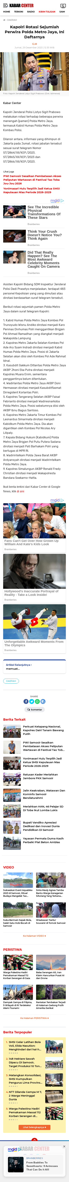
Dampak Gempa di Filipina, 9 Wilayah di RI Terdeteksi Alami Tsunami (17, 1005)
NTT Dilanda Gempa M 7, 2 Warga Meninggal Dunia (25, 1095)
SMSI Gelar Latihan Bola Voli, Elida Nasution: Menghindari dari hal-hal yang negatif (25, 1045)
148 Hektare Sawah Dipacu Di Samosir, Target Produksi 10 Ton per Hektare (24, 1062)
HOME (6, 11)
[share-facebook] (26, 701)
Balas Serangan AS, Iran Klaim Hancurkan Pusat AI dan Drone (50, 975)
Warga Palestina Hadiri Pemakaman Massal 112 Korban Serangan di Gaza (16, 975)
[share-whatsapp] (37, 701)
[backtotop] (34, 1141)
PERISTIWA (12, 950)
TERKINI (18, 11)
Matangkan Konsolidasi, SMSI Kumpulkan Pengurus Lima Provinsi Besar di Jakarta (25, 1079)
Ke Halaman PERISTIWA (33, 1018)
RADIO (31, 11)
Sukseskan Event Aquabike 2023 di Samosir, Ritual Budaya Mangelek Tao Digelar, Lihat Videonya (17, 893)
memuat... (13, 668)
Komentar (36, 709)
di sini (20, 491)
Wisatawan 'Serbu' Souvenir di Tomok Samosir (51, 921)
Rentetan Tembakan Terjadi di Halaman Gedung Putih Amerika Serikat (50, 1005)
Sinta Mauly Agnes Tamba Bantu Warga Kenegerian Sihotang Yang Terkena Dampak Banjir (50, 893)
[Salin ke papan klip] (43, 701)
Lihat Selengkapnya (34, 1127)
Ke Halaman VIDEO (33, 936)
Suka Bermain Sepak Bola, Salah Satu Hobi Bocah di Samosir (17, 923)
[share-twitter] (31, 701)
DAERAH (11, 681)
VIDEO (8, 867)
